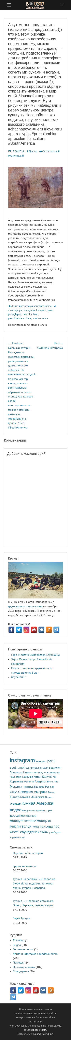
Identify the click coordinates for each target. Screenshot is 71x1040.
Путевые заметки (24, 967)
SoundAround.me (43, 1033)
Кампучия (27, 777)
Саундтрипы (21, 971)
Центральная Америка (27, 797)
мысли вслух (20, 826)
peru (50, 310)
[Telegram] (56, 630)
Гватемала (16, 772)
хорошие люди (17, 837)
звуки (33, 815)
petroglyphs (14, 314)
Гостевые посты (23, 949)
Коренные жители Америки (28, 781)
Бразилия (54, 767)
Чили (48, 797)
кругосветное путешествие (25, 606)
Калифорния (53, 772)
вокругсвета (29, 810)
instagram (29, 310)
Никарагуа (28, 787)
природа (46, 826)
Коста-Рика (52, 781)
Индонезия (30, 772)
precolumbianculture (19, 318)
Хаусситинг (18, 677)
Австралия (36, 767)
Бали (45, 767)
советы (43, 832)
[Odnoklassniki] (49, 630)
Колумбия (49, 776)
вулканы (40, 810)
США (13, 792)
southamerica (40, 318)
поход (35, 826)
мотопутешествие (23, 821)
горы (49, 810)
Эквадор (15, 803)
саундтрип (28, 832)
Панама (39, 786)
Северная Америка (32, 792)
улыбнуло (54, 832)
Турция (51, 792)
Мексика (16, 786)
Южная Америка (37, 803)
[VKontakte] (41, 630)
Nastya (33, 151)
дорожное (17, 815)
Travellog (18, 940)
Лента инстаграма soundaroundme (31, 306)
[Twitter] (19, 630)
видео (15, 810)
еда (27, 815)
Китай (37, 776)
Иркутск (42, 772)
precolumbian (30, 314)
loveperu (41, 310)
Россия (49, 786)
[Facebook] (11, 630)
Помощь (18, 962)
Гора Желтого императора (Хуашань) (35, 654)
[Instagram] (26, 630)
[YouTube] (34, 630)
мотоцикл (44, 821)
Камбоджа (15, 777)
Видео (17, 945)
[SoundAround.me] (35, 5)
